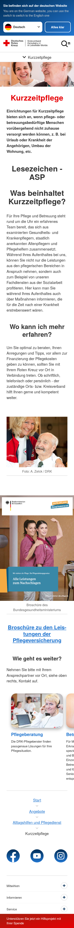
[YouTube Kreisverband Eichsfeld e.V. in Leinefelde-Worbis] (37, 855)
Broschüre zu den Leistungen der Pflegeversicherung (37, 633)
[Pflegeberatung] (37, 710)
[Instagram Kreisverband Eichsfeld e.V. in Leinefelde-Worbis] (60, 855)
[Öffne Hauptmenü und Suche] (66, 44)
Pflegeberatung (27, 734)
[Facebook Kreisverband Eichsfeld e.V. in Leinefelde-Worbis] (13, 855)
